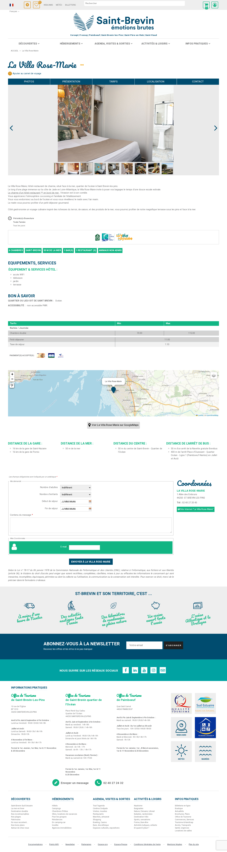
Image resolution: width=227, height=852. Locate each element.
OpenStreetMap (212, 415)
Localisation (155, 82)
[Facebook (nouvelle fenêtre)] (126, 670)
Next (214, 122)
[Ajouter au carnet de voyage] (10, 73)
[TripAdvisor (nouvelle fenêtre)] (163, 670)
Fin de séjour (51, 508)
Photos (29, 82)
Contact (198, 82)
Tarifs (113, 82)
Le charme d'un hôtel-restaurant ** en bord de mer (33, 192)
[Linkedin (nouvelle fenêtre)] (135, 670)
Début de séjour (50, 501)
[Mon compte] (215, 5)
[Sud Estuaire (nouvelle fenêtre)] (205, 703)
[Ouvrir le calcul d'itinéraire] (12, 385)
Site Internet (197, 509)
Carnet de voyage (39, 3)
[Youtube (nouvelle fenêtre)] (144, 670)
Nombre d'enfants (49, 494)
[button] (206, 5)
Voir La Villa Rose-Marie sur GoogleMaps (115, 425)
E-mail (64, 546)
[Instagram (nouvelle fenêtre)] (153, 670)
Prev (11, 122)
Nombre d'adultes (49, 487)
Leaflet (200, 415)
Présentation (71, 82)
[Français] (15, 5)
